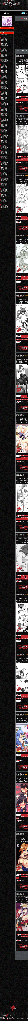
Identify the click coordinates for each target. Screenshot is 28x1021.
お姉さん (23, 336)
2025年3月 (3, 55)
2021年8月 (3, 108)
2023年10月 (3, 76)
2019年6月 (3, 140)
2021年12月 (3, 103)
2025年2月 (3, 56)
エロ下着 (23, 695)
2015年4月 (3, 201)
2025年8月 (3, 49)
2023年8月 (3, 78)
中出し (18, 279)
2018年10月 (3, 150)
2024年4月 (3, 69)
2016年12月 (3, 177)
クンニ (25, 156)
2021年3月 (3, 114)
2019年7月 (3, 139)
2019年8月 (3, 137)
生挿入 (23, 578)
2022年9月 (3, 92)
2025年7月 (3, 50)
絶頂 (18, 698)
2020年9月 (3, 121)
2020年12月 (3, 118)
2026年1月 (3, 43)
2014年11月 (3, 207)
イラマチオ (24, 575)
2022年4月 (3, 98)
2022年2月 (3, 100)
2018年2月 (3, 159)
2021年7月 (3, 109)
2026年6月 (3, 37)
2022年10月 (3, 91)
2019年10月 (3, 135)
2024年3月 (3, 70)
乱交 (18, 219)
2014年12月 (3, 206)
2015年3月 (3, 202)
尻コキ (20, 638)
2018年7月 (3, 153)
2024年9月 (3, 62)
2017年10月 (3, 164)
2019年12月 (3, 132)
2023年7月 (3, 80)
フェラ (24, 277)
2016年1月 (3, 190)
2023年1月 (3, 87)
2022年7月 (3, 94)
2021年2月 (3, 115)
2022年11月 (3, 89)
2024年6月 (3, 66)
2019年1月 (3, 146)
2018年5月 (3, 156)
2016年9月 (3, 180)
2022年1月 (3, 102)
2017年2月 (3, 174)
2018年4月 (3, 157)
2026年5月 (3, 38)
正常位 (25, 399)
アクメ (23, 96)
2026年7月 (3, 35)
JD (22, 635)
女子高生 (22, 159)
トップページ (10, 13)
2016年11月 (3, 178)
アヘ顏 (23, 515)
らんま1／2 (23, 700)
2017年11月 (3, 163)
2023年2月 (3, 86)
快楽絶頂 (24, 696)
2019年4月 (3, 142)
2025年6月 (3, 51)
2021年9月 (3, 107)
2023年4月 (3, 83)
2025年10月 (3, 46)
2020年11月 (3, 119)
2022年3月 (3, 99)
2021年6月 (3, 110)
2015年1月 (3, 205)
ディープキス (25, 98)
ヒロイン (23, 814)
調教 (20, 698)
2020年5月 (3, 126)
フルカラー (22, 459)
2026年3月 (3, 40)
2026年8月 (3, 34)
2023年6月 (3, 81)
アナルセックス (24, 216)
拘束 (18, 399)
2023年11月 (3, 75)
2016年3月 (3, 188)
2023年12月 (3, 73)
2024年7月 (3, 65)
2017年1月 (3, 175)
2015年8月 (3, 196)
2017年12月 (3, 162)
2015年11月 (3, 193)
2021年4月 (3, 113)
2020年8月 (3, 123)
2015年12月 (3, 191)
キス (22, 156)
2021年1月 (3, 116)
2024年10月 (3, 61)
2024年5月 (3, 67)
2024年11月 (3, 60)
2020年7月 (3, 124)
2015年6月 (3, 199)
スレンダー (25, 395)
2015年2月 (3, 204)
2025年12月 (3, 44)
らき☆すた (23, 162)
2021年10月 (3, 105)
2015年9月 (3, 195)
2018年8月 (3, 152)
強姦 (25, 638)
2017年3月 (3, 173)
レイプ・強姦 (25, 876)
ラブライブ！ (23, 102)
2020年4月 (3, 127)
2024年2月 (3, 71)
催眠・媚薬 (25, 517)
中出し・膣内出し (20, 339)
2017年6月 (3, 169)
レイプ (26, 515)
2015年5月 (3, 200)
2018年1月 (3, 161)
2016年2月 (3, 189)
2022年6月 (3, 96)
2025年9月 (3, 48)
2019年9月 (3, 136)
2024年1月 (3, 72)
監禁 (26, 578)
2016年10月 (3, 179)
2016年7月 (3, 183)
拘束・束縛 (22, 399)
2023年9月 (3, 77)
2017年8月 (3, 167)
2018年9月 (3, 151)
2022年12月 (3, 88)
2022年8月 (3, 93)
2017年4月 (3, 172)
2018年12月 (3, 147)
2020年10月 (3, 120)
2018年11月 (3, 148)
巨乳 (26, 159)
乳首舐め (26, 339)
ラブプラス (23, 820)
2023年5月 (3, 82)
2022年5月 (3, 97)
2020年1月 (3, 131)
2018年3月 (3, 158)
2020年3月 (3, 129)
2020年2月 (3, 130)
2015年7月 (3, 197)
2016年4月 (3, 186)
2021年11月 (3, 104)
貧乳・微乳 (25, 756)
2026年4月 (3, 39)
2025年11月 (3, 45)
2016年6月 (3, 184)
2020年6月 (3, 125)
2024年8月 (3, 64)
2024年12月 (3, 59)
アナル (23, 754)
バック (24, 158)
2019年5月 (3, 141)
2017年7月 (3, 168)
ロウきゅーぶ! (23, 760)
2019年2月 (3, 145)
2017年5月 (3, 170)
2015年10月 (3, 194)
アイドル (23, 874)
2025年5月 (3, 53)
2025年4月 (3, 54)
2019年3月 (3, 143)
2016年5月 (3, 185)
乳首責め (19, 159)
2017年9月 (3, 166)
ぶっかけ (24, 636)
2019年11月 (3, 134)
